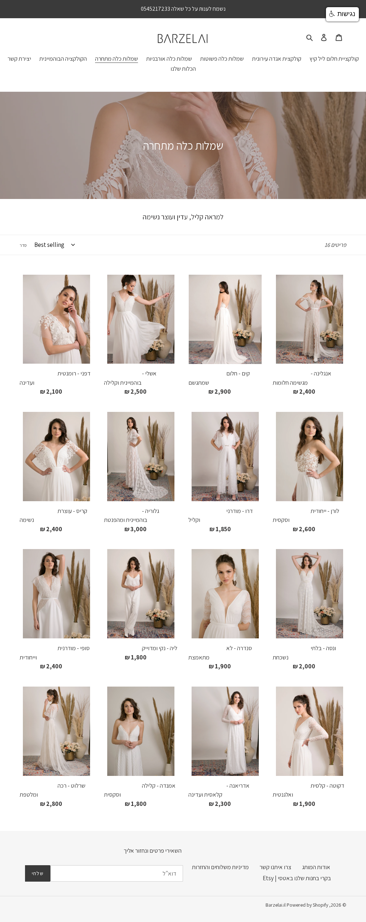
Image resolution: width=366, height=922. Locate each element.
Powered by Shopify (307, 905)
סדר (23, 245)
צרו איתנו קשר (275, 867)
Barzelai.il (276, 905)
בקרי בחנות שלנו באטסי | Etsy (297, 878)
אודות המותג (316, 867)
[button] (342, 14)
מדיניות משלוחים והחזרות (220, 867)
